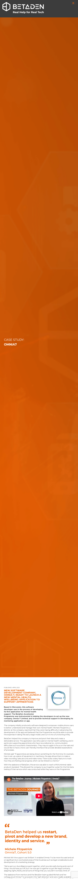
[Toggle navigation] (73, 3)
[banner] (23, 8)
